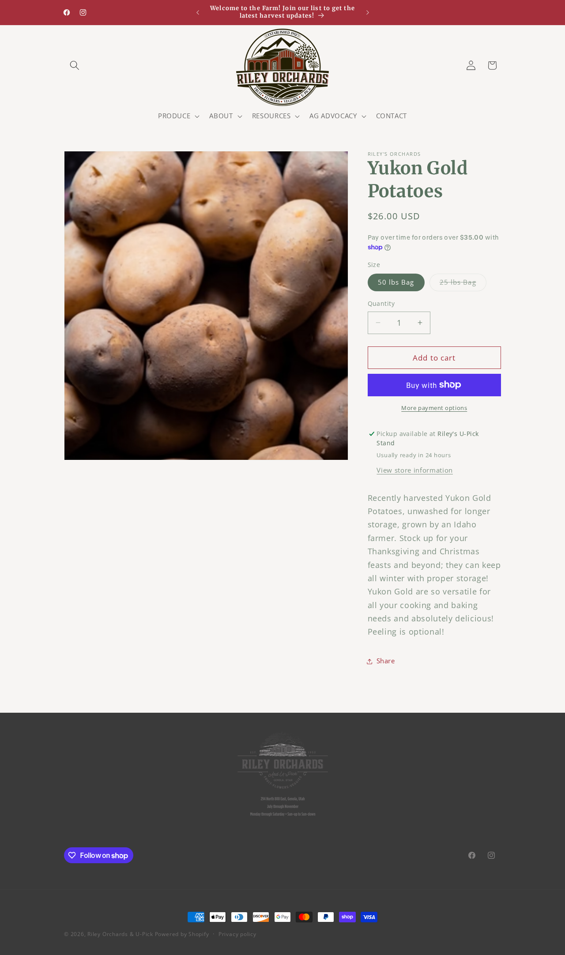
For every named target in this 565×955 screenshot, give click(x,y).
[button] (74, 65)
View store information (415, 470)
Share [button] (386, 660)
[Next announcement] (367, 12)
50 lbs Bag (396, 282)
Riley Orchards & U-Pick (120, 934)
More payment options (434, 408)
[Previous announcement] (197, 12)
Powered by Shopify (182, 934)
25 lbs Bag (463, 284)
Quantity (381, 303)
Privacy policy (237, 934)
